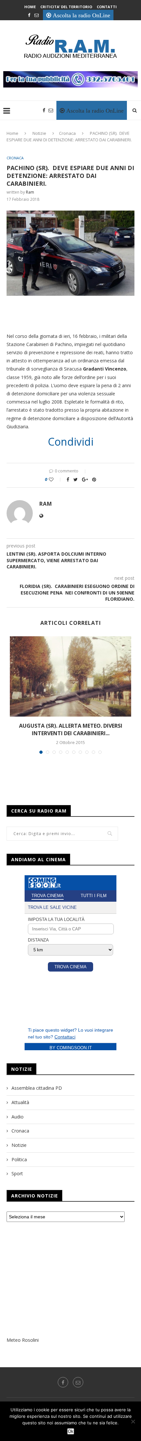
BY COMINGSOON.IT (71, 1047)
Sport (17, 1173)
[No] (133, 1421)
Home (30, 6)
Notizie (39, 133)
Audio (17, 1117)
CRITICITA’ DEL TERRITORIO (66, 6)
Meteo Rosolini (23, 1340)
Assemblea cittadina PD (36, 1088)
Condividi (70, 441)
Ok (70, 1431)
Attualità (20, 1102)
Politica (19, 1159)
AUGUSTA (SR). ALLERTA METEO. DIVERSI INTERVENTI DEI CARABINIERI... (70, 729)
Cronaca (67, 133)
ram (30, 192)
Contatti (107, 6)
